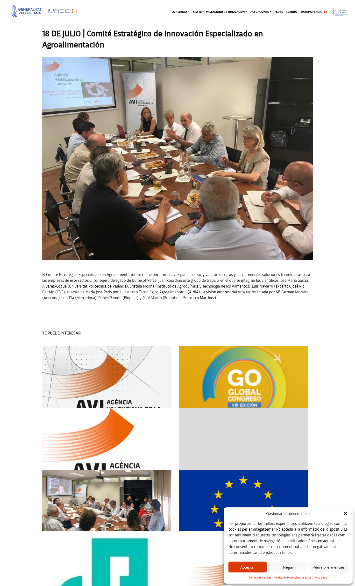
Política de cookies (260, 577)
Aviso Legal (320, 577)
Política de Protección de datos (292, 577)
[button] (345, 513)
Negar (288, 567)
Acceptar (247, 567)
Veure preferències (329, 567)
